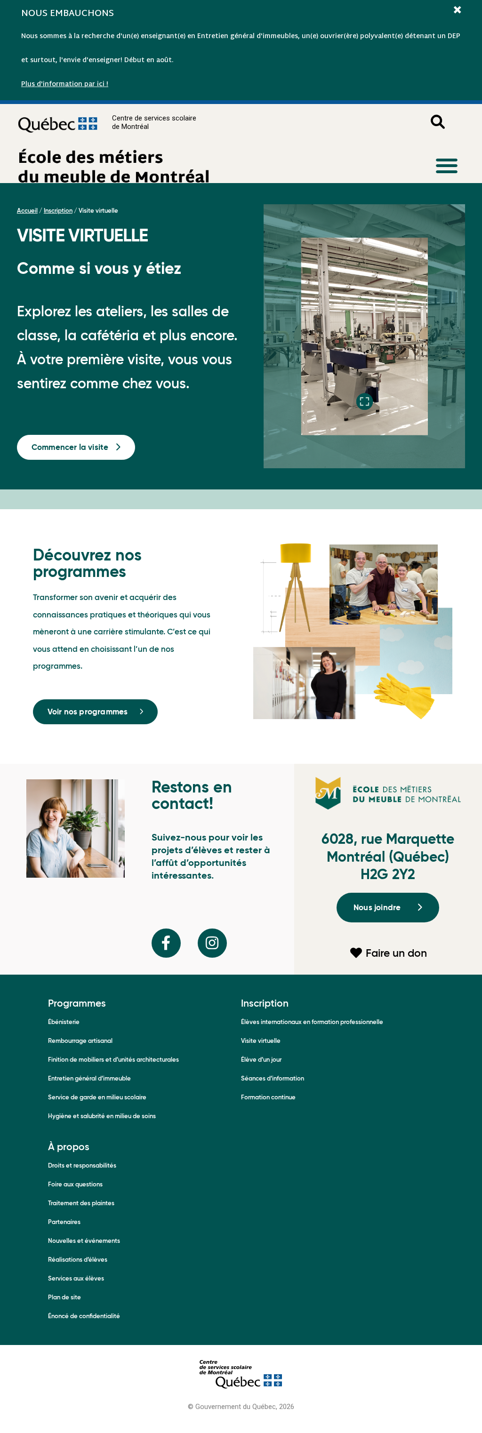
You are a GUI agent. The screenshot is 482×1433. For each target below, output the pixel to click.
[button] (446, 165)
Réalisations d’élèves (77, 1260)
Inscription (58, 211)
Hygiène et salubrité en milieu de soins (102, 1116)
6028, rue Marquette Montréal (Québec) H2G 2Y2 (387, 856)
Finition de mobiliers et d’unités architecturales (113, 1060)
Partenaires (64, 1222)
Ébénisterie (64, 1022)
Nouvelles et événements (84, 1241)
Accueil (27, 211)
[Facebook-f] (166, 943)
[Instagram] (212, 943)
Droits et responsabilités (82, 1165)
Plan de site (64, 1297)
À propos (68, 1147)
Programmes (77, 1003)
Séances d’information (272, 1078)
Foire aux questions (75, 1184)
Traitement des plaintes (81, 1203)
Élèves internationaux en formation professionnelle (312, 1022)
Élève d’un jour (261, 1060)
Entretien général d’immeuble (89, 1078)
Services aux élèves (76, 1278)
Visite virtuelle (261, 1041)
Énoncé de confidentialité (84, 1316)
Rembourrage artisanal (80, 1041)
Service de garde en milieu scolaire (97, 1097)
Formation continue (268, 1097)
